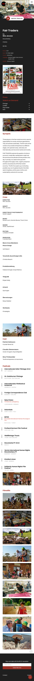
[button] (31, 2)
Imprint (29, 675)
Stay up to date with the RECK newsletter (17, 661)
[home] (3, 3)
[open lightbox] (13, 79)
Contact (5, 675)
